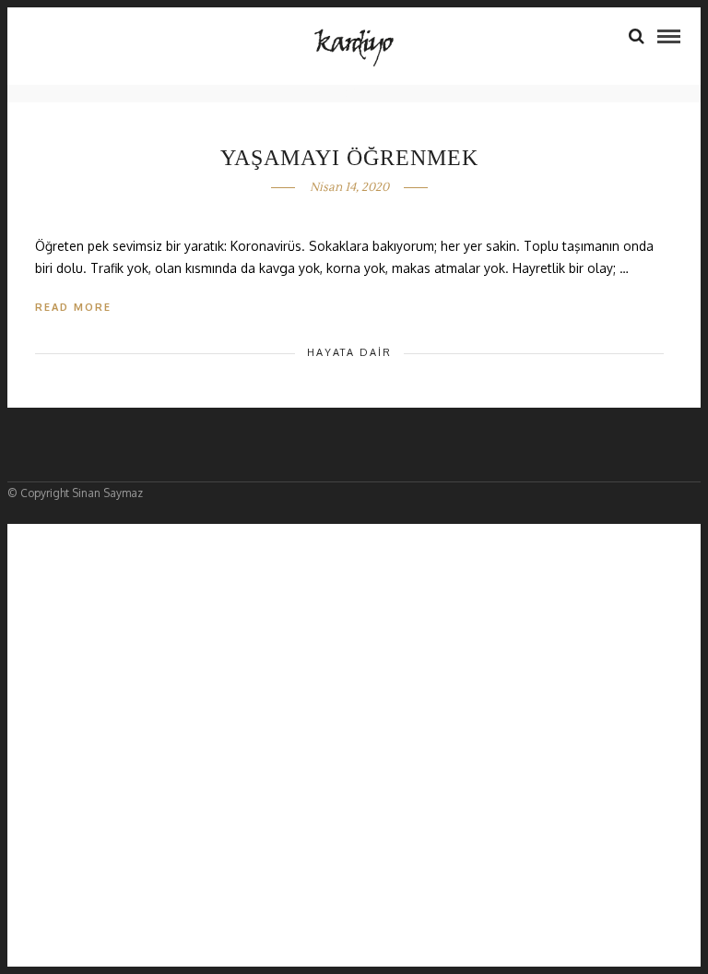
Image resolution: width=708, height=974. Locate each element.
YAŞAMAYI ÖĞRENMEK (349, 158)
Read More (73, 307)
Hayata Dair (349, 352)
